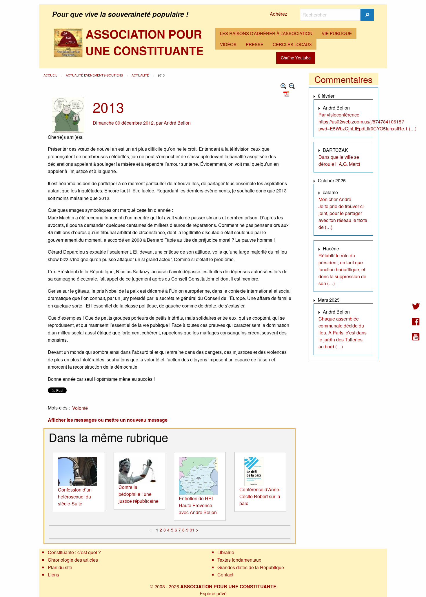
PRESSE (254, 44)
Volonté (80, 408)
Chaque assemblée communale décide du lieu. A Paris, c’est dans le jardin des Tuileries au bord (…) (342, 332)
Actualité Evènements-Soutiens (95, 75)
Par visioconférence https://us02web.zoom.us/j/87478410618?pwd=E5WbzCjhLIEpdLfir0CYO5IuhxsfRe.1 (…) (367, 121)
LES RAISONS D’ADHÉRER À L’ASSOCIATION (266, 33)
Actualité (141, 75)
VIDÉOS (228, 44)
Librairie (225, 552)
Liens (53, 574)
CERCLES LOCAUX (292, 44)
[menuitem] (266, 33)
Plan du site (60, 567)
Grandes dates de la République (250, 567)
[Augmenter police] (283, 86)
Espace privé (213, 593)
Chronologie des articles (73, 559)
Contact (225, 574)
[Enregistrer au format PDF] (287, 93)
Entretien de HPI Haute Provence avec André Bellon (198, 505)
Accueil (50, 75)
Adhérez (278, 13)
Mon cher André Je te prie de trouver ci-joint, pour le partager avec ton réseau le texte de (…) (342, 213)
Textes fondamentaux (239, 559)
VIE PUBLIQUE (337, 33)
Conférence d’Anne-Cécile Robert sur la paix (260, 496)
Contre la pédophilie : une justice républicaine (139, 494)
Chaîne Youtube (296, 57)
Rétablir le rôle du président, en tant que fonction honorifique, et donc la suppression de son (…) (342, 269)
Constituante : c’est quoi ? (74, 552)
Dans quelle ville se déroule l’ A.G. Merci (339, 160)
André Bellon (177, 122)
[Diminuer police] (292, 86)
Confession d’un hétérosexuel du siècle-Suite (75, 496)
